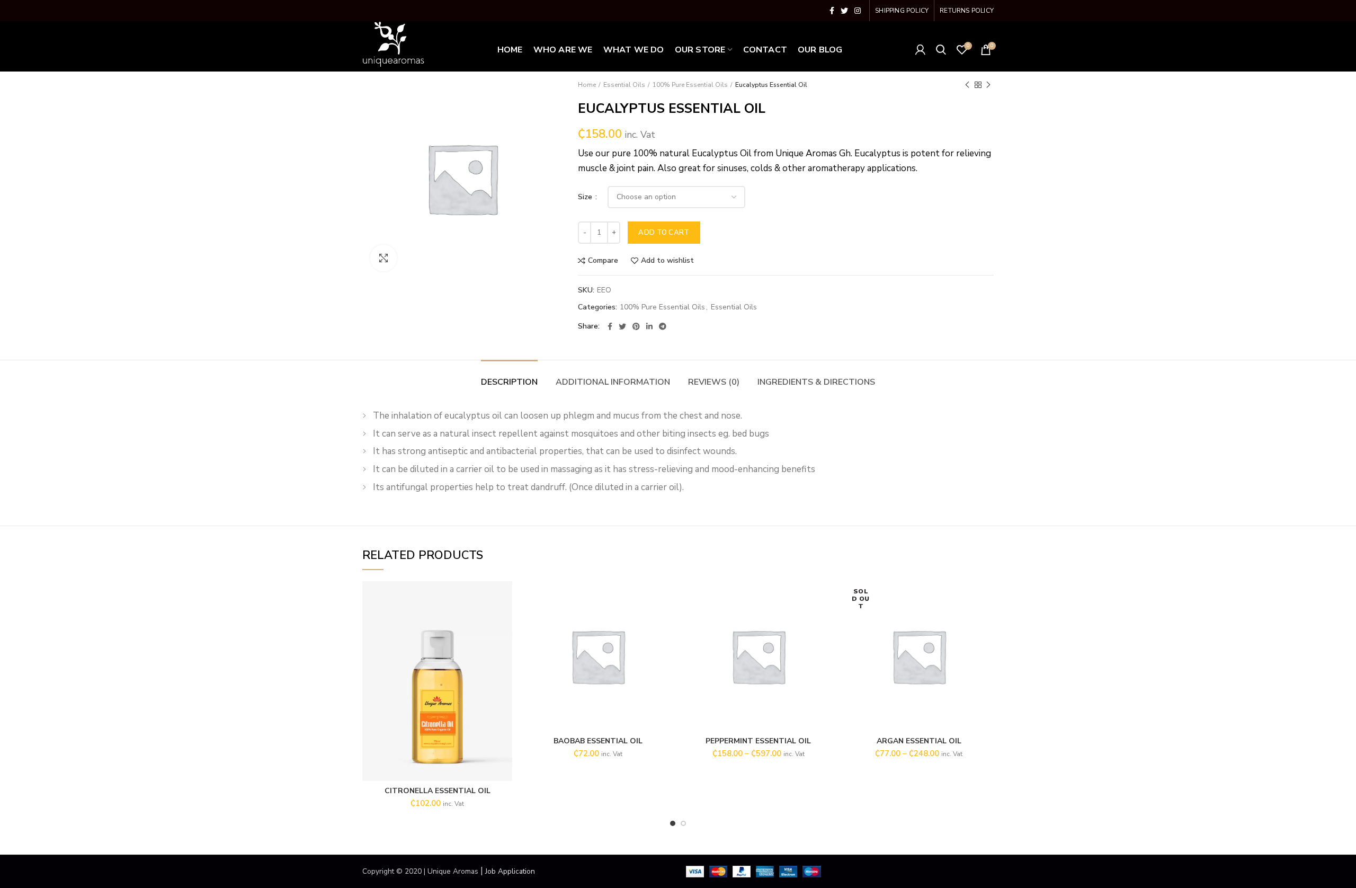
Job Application (510, 871)
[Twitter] (844, 10)
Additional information (613, 382)
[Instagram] (857, 10)
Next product (988, 84)
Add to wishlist (667, 260)
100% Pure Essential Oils (690, 85)
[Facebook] (831, 10)
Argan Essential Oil (919, 741)
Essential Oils (624, 85)
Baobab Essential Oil (598, 741)
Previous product (967, 84)
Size (586, 197)
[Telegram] (663, 326)
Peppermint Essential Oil (758, 741)
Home (587, 85)
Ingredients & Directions (816, 382)
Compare (603, 260)
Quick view (504, 622)
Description (509, 382)
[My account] (920, 49)
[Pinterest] (636, 326)
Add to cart (663, 232)
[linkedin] (649, 326)
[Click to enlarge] (383, 258)
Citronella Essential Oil (437, 791)
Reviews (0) (713, 382)
